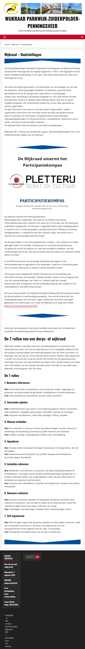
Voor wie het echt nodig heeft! (10, 565)
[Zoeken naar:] (30, 557)
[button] (4, 37)
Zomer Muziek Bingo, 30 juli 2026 (11, 603)
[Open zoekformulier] (82, 37)
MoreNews (9, 638)
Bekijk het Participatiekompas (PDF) (20, 306)
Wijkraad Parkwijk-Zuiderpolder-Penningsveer (42, 22)
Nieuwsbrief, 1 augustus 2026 (9, 573)
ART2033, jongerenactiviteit (10, 581)
